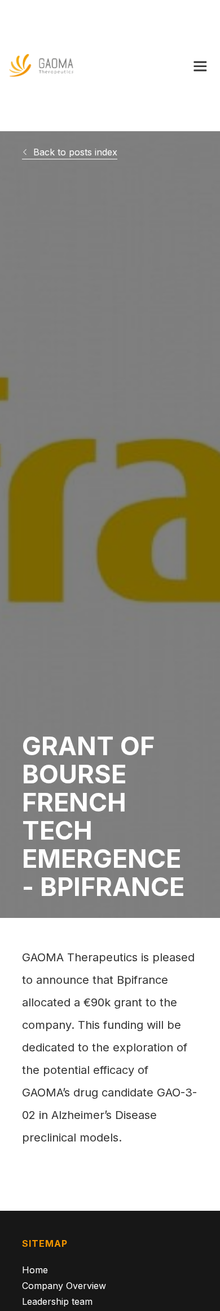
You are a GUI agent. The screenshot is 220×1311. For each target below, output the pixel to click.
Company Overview (64, 1285)
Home (35, 1269)
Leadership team (57, 1301)
